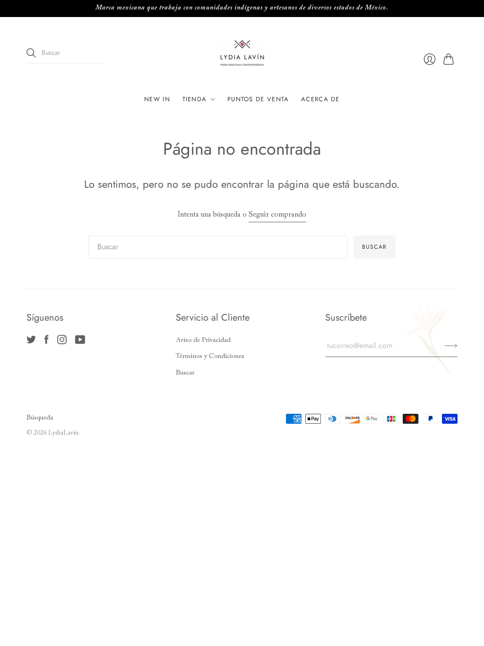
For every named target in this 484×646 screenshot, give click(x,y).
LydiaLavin (63, 433)
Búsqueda (39, 418)
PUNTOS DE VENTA (258, 99)
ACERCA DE (320, 99)
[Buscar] (31, 53)
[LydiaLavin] (242, 53)
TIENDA (194, 99)
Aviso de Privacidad (203, 340)
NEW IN (157, 99)
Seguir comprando (277, 214)
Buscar (185, 373)
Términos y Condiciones (210, 356)
